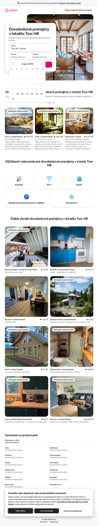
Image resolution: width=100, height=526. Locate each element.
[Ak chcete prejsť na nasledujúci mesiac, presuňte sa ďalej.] (41, 64)
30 (41, 94)
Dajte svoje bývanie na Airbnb (78, 10)
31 (13, 99)
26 (22, 94)
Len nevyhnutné (46, 511)
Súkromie (43, 522)
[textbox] (20, 57)
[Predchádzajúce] (45, 103)
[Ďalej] (54, 103)
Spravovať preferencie (73, 511)
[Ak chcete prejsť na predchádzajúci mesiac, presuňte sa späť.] (13, 64)
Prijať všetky (20, 511)
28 (32, 94)
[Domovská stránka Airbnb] (11, 10)
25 (18, 94)
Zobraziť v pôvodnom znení (70, 3)
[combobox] (30, 48)
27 (27, 94)
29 (37, 94)
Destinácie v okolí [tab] (12, 440)
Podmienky (54, 522)
